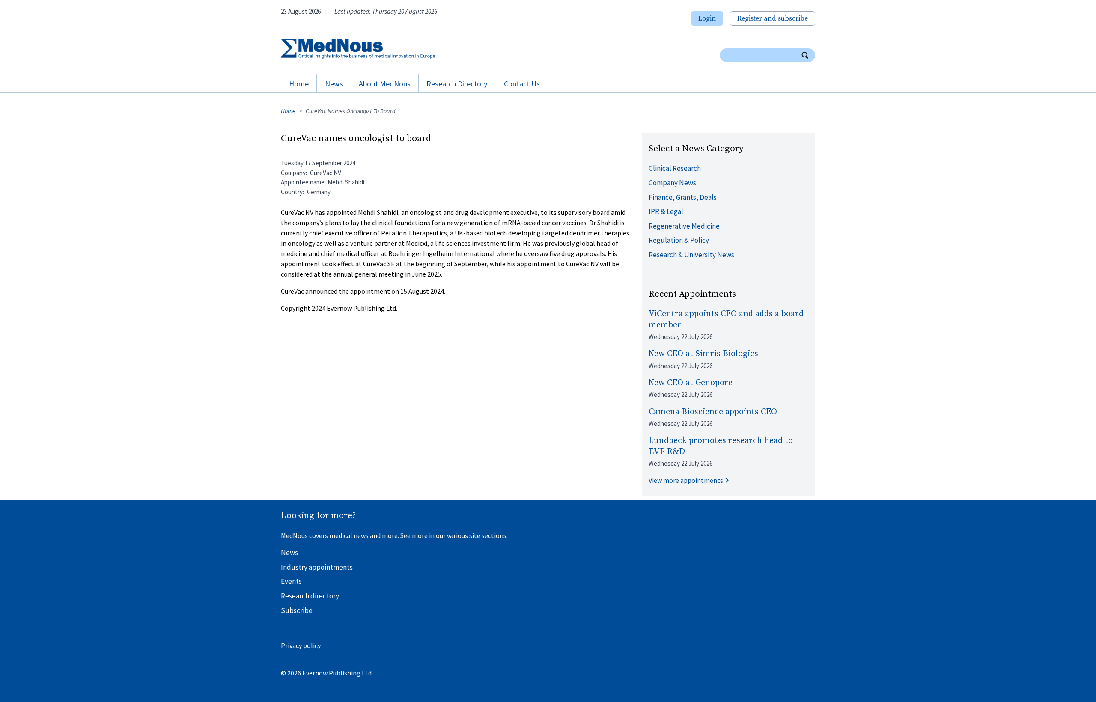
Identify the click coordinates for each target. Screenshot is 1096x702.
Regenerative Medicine (684, 226)
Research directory (310, 596)
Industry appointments (317, 567)
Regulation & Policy (679, 240)
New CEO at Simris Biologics (703, 353)
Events (291, 581)
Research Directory (457, 84)
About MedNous (385, 84)
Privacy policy (301, 645)
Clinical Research (675, 168)
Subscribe (297, 610)
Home (299, 84)
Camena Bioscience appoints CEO (713, 412)
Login (707, 18)
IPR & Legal (666, 211)
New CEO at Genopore (691, 383)
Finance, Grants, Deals (683, 197)
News (334, 84)
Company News (672, 182)
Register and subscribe (772, 18)
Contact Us (522, 84)
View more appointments (686, 480)
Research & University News (691, 254)
